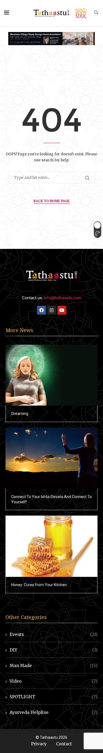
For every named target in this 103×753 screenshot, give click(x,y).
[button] (97, 229)
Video (54, 681)
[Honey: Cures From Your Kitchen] (51, 546)
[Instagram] (51, 310)
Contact (64, 743)
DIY (54, 650)
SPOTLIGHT (54, 696)
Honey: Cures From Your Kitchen (39, 585)
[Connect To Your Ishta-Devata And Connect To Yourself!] (51, 458)
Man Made (54, 665)
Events (54, 634)
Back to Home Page (52, 201)
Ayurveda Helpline (54, 712)
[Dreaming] (51, 375)
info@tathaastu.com (62, 297)
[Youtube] (61, 310)
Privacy (39, 743)
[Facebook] (41, 310)
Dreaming (19, 413)
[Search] (96, 13)
